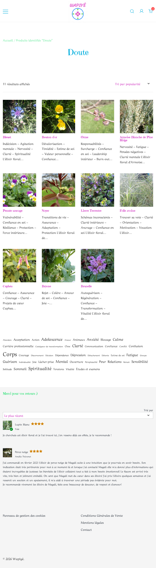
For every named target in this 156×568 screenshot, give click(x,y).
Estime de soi (118, 355)
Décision (49, 355)
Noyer (45, 210)
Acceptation (22, 339)
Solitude (7, 369)
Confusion (136, 346)
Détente (105, 355)
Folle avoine (127, 210)
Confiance (111, 346)
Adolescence (52, 339)
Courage (24, 355)
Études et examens (88, 369)
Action (35, 339)
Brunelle (86, 286)
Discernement (37, 355)
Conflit (123, 346)
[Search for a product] (132, 11)
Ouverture (76, 361)
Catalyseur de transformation (49, 346)
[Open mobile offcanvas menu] (5, 11)
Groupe (143, 355)
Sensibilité (139, 361)
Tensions (58, 369)
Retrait (126, 361)
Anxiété (93, 339)
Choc (67, 346)
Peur (102, 361)
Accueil (8, 40)
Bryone (46, 286)
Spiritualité (39, 368)
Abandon (7, 339)
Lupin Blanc (22, 424)
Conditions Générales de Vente (102, 515)
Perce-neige (21, 451)
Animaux (79, 339)
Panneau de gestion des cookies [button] (24, 515)
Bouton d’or (49, 137)
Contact (86, 529)
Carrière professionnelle (18, 346)
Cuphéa (8, 286)
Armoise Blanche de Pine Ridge (136, 138)
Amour (67, 339)
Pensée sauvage (12, 210)
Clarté (77, 345)
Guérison (10, 361)
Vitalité (70, 369)
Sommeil (20, 368)
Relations (115, 361)
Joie (35, 361)
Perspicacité (91, 361)
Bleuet (7, 137)
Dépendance (62, 355)
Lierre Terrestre (91, 210)
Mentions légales (92, 522)
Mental (62, 361)
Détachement (94, 355)
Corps (10, 353)
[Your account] (141, 11)
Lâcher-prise (46, 361)
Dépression (78, 354)
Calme (118, 339)
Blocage (106, 339)
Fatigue (132, 354)
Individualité (25, 361)
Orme (84, 137)
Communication (94, 346)
